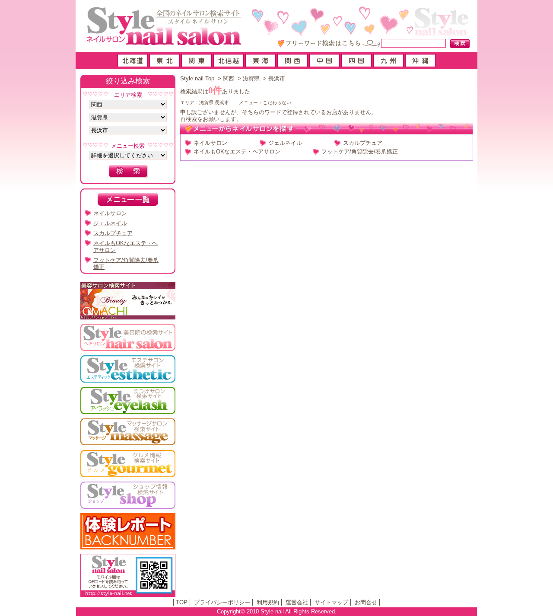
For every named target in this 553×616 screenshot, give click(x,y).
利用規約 (268, 602)
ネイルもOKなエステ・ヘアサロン (237, 151)
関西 (228, 78)
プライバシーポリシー (222, 602)
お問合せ (366, 602)
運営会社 (297, 602)
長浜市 (276, 78)
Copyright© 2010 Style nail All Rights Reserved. (277, 611)
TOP (182, 602)
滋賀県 (251, 78)
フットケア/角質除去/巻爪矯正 (359, 151)
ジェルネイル (285, 143)
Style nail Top (197, 78)
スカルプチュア (362, 143)
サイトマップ (331, 602)
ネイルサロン (210, 143)
